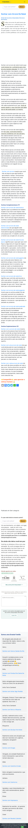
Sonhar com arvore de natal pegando (13, 290)
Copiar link (14, 615)
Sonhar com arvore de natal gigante (12, 258)
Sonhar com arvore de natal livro (11, 276)
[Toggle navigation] (24, 2)
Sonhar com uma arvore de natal (11, 345)
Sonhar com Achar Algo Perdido (12, 691)
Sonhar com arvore (8, 171)
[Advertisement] (14, 49)
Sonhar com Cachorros (9, 782)
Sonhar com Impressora (10, 800)
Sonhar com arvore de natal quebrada (13, 306)
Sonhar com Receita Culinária (11, 818)
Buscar (22, 6)
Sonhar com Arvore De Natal (13, 14)
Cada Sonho (6, 1)
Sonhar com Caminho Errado (11, 766)
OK (22, 826)
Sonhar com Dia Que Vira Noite (12, 730)
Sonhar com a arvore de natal (10, 329)
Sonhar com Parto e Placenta (11, 709)
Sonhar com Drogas (8, 748)
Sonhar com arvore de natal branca (12, 207)
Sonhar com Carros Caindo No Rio (13, 651)
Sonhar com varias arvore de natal (12, 363)
